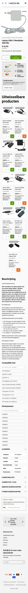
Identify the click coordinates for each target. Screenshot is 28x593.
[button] (3, 3)
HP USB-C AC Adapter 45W (18, 222)
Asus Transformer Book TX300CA (11, 388)
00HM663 (5, 435)
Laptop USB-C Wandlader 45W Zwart (19, 155)
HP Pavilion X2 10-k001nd (9, 401)
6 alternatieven (6, 132)
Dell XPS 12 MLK (7, 374)
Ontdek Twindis (8, 87)
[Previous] (5, 521)
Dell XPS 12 (5, 377)
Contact (5, 542)
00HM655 (5, 428)
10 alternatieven (18, 165)
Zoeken (5, 537)
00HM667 (5, 445)
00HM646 (5, 421)
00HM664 (5, 438)
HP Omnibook (6, 371)
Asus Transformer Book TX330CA (11, 384)
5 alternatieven (6, 165)
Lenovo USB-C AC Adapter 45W (7, 155)
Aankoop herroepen (21, 584)
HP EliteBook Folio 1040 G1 (9, 381)
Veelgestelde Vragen (8, 535)
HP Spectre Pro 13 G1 (8, 395)
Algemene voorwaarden (10, 582)
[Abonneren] (23, 562)
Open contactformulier (14, 507)
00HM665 (5, 441)
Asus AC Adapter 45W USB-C (19, 188)
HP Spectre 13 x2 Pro (8, 391)
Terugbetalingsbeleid (9, 584)
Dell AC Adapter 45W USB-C (7, 121)
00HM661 (5, 431)
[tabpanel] (14, 479)
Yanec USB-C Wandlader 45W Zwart (7, 188)
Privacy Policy (20, 582)
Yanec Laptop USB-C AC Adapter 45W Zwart (8, 222)
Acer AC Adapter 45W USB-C (19, 121)
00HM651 (5, 424)
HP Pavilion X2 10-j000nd (9, 398)
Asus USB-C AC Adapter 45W (13, 255)
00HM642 (5, 417)
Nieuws (5, 545)
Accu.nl (13, 588)
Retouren (5, 540)
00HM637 (5, 414)
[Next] (22, 521)
